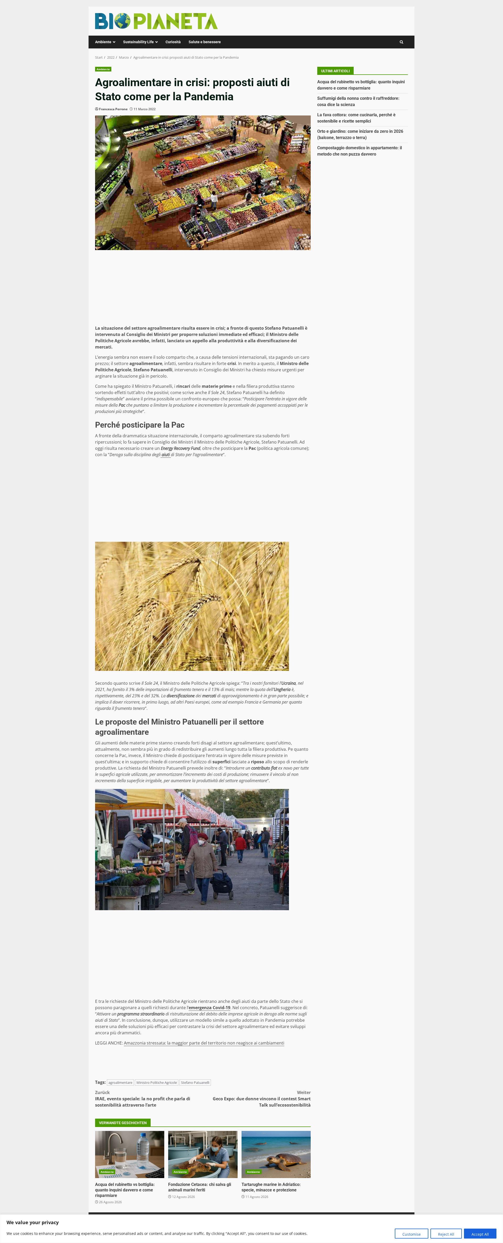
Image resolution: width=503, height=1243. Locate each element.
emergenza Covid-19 (209, 1007)
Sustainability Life (138, 42)
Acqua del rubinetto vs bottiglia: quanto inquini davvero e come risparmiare (129, 1154)
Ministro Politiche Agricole (156, 1082)
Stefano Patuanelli (195, 1082)
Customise (411, 1234)
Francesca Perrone (113, 109)
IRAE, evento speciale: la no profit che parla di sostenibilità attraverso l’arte (142, 1099)
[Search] (401, 42)
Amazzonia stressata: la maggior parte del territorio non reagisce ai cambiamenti (204, 1043)
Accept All (480, 1234)
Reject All (446, 1234)
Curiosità (173, 42)
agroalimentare (120, 1082)
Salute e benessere (205, 42)
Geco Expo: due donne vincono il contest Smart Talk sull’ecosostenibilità (262, 1099)
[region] (251, 1228)
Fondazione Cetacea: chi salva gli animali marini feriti (202, 1154)
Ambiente (103, 42)
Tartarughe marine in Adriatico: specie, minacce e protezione (276, 1154)
